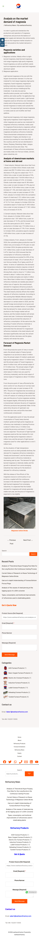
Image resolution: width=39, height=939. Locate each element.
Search (4, 551)
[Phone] (20, 761)
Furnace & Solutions (19, 746)
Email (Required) (8, 623)
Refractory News (10, 25)
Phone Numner (7, 633)
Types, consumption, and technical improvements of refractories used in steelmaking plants (19, 817)
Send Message (10, 655)
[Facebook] (4, 761)
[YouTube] (36, 761)
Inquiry (19, 753)
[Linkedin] (31, 761)
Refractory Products (19, 743)
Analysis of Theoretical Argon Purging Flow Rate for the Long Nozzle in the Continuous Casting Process (19, 791)
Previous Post (11, 540)
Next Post (28, 540)
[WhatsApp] (15, 761)
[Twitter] (10, 761)
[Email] (26, 761)
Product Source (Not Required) (12, 613)
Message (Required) (9, 643)
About (19, 740)
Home (19, 737)
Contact (19, 756)
